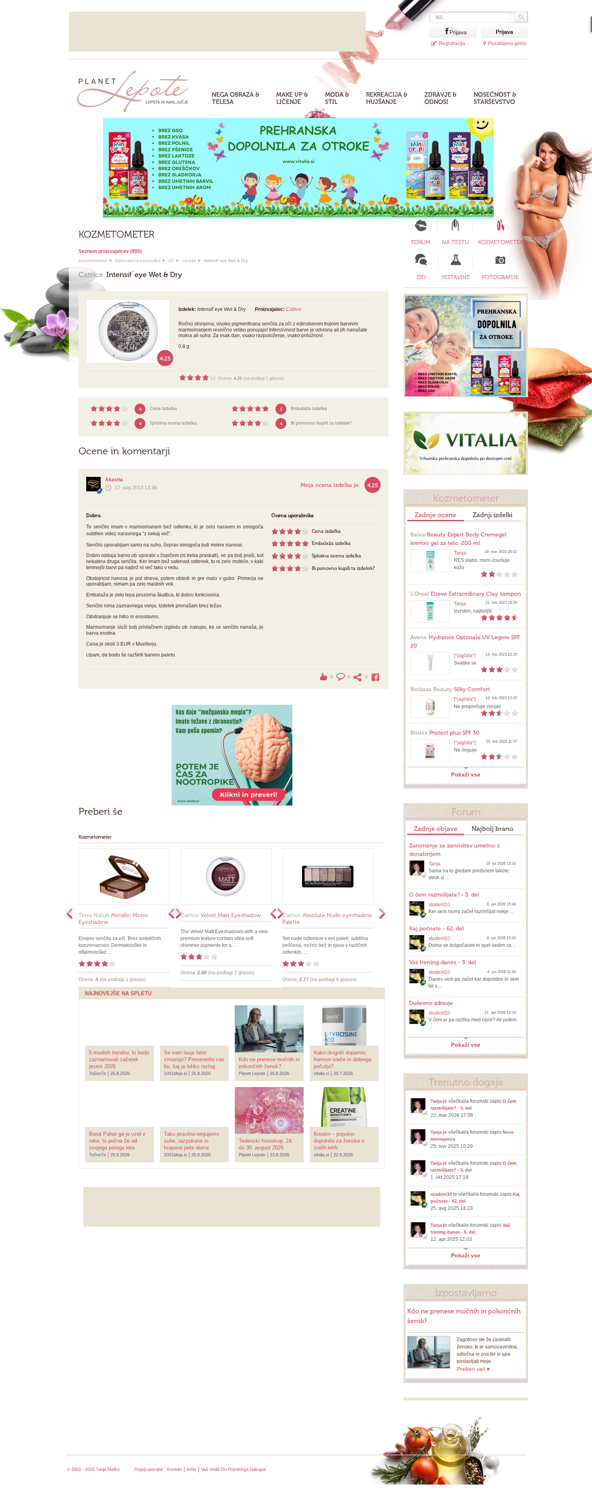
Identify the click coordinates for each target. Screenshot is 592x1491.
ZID (421, 277)
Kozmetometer (93, 260)
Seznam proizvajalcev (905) (110, 251)
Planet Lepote (136, 89)
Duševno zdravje (431, 1003)
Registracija (452, 43)
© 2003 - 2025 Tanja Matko (93, 1469)
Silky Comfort (450, 689)
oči (171, 260)
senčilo (189, 260)
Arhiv (191, 1469)
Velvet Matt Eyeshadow (220, 915)
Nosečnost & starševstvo (495, 98)
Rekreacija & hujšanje (387, 98)
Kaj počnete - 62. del (436, 928)
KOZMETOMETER (500, 242)
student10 (439, 904)
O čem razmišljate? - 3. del (444, 894)
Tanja (460, 553)
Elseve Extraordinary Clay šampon (465, 593)
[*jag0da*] (465, 656)
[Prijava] (439, 31)
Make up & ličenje (292, 98)
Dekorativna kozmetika (137, 260)
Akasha (114, 480)
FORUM (421, 242)
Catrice (294, 309)
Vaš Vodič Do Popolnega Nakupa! (233, 1469)
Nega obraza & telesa (235, 98)
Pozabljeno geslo (507, 43)
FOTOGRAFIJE (500, 277)
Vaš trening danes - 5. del (442, 962)
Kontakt (174, 1469)
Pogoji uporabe (148, 1469)
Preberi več (471, 1369)
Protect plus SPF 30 (445, 732)
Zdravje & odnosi (440, 98)
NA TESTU (455, 242)
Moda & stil (337, 98)
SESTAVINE (455, 277)
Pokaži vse (465, 774)
